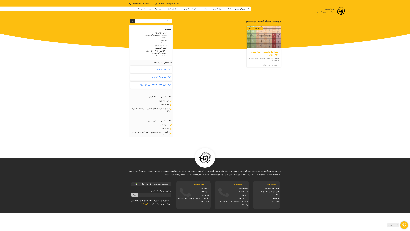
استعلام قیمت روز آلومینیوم (221, 9)
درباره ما (149, 9)
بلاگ (155, 9)
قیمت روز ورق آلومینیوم (161, 77)
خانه (248, 9)
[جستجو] (132, 21)
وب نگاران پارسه (146, 204)
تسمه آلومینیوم (161, 48)
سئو (153, 204)
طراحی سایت (161, 204)
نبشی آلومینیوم (161, 33)
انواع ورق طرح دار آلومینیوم (156, 51)
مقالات (164, 38)
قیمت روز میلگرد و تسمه (161, 69)
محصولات (163, 40)
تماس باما (141, 9)
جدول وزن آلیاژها (172, 9)
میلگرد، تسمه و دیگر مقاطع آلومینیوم (195, 9)
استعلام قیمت (161, 56)
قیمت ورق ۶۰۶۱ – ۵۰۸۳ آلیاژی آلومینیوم (155, 85)
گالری (160, 9)
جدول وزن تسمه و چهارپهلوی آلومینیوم (265, 53)
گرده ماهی (163, 43)
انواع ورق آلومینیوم (159, 53)
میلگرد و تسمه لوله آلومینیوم (156, 35)
